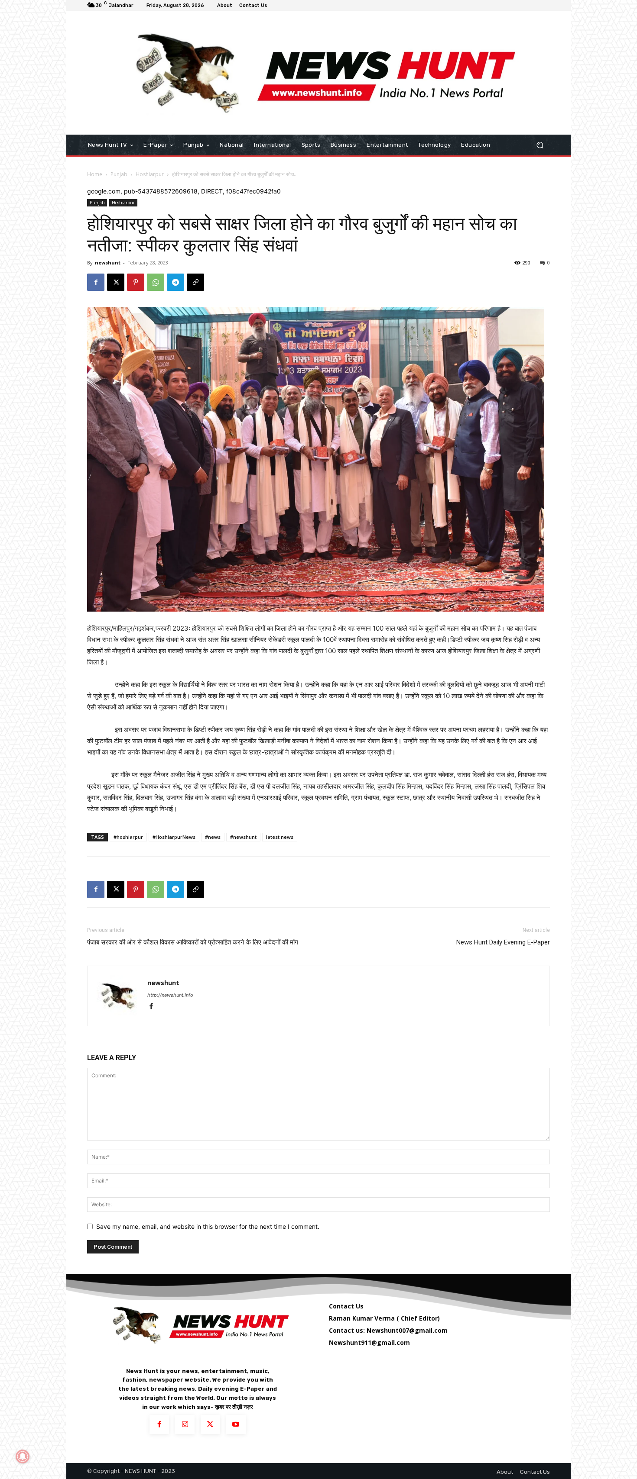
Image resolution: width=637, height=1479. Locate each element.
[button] (540, 145)
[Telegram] (175, 282)
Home (94, 174)
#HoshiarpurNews (174, 837)
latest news (279, 837)
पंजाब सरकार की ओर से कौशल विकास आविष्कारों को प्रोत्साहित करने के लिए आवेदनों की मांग (192, 942)
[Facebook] (95, 282)
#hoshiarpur (128, 837)
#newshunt (243, 837)
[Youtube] (236, 1424)
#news (213, 837)
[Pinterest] (135, 282)
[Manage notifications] (22, 1456)
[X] (115, 282)
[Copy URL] (195, 282)
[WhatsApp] (155, 282)
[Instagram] (185, 1424)
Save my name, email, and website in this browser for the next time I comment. (207, 1226)
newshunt (107, 262)
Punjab (118, 174)
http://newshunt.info (170, 995)
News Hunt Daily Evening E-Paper (503, 942)
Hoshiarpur (150, 174)
